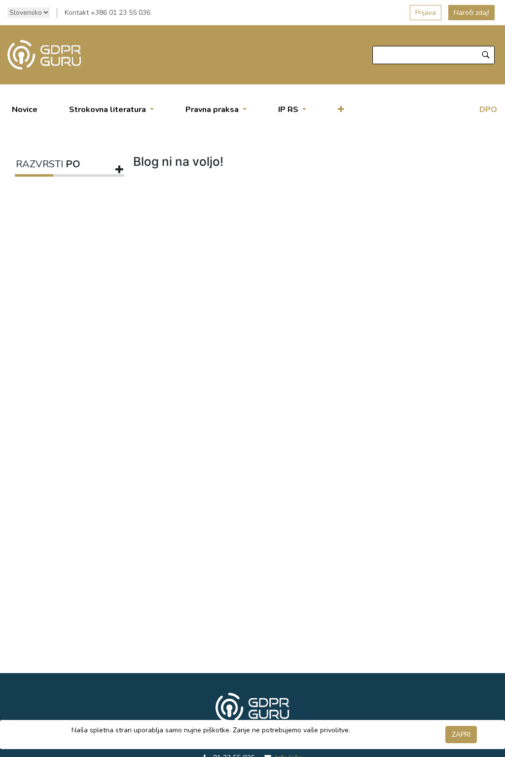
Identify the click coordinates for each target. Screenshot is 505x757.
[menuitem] (24, 109)
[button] (341, 109)
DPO (488, 109)
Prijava (425, 12)
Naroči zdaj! (471, 12)
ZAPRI (461, 734)
